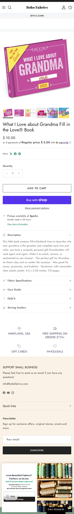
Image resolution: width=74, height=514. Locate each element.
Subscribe (37, 450)
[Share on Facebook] (15, 153)
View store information (17, 224)
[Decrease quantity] (6, 173)
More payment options (37, 208)
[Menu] (4, 7)
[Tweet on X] (11, 153)
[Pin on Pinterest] (19, 153)
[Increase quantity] (20, 173)
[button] (37, 142)
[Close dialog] (69, 465)
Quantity (7, 166)
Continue (19, 499)
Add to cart (36, 188)
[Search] (11, 7)
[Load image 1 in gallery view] (37, 69)
